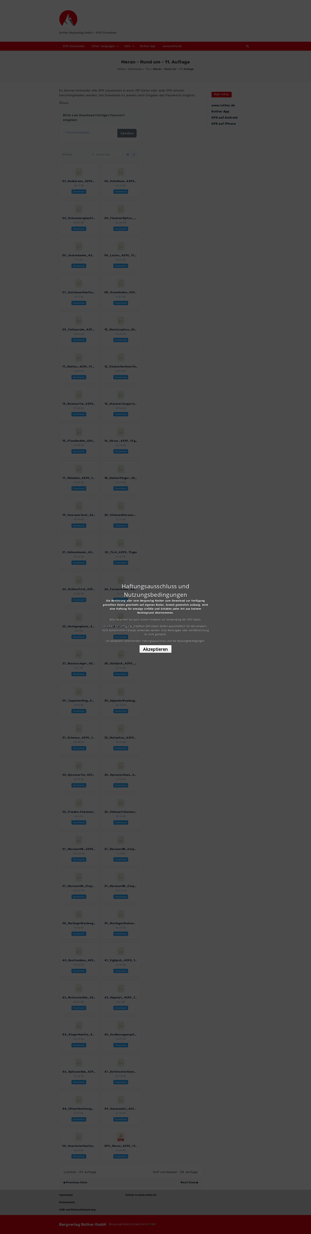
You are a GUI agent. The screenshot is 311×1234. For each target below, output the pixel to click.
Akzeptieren (155, 649)
